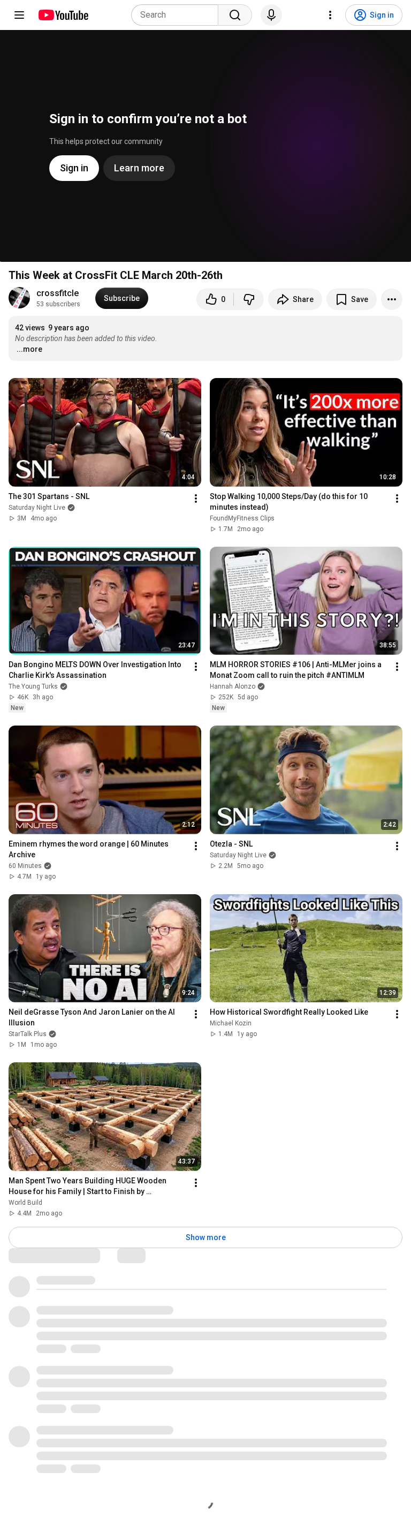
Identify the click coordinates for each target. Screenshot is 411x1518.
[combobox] (178, 15)
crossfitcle (57, 293)
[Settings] (330, 15)
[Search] (235, 15)
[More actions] (391, 299)
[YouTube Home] (63, 15)
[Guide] (19, 15)
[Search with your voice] (271, 15)
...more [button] (29, 349)
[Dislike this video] (249, 299)
